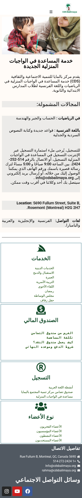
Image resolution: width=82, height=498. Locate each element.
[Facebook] (27, 491)
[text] (41, 340)
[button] (51, 12)
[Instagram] (6, 491)
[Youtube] (17, 491)
